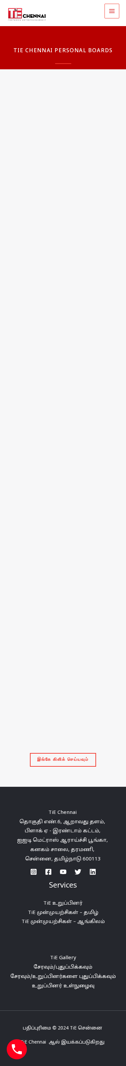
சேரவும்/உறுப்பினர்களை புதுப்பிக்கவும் (63, 977)
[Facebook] (48, 871)
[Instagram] (33, 871)
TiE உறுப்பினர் (63, 903)
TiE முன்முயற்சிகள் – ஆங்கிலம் (63, 922)
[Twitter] (78, 871)
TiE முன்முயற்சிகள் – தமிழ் (63, 913)
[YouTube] (63, 871)
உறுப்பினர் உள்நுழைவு (63, 986)
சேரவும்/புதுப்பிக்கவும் (63, 967)
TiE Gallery (63, 958)
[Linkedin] (92, 871)
